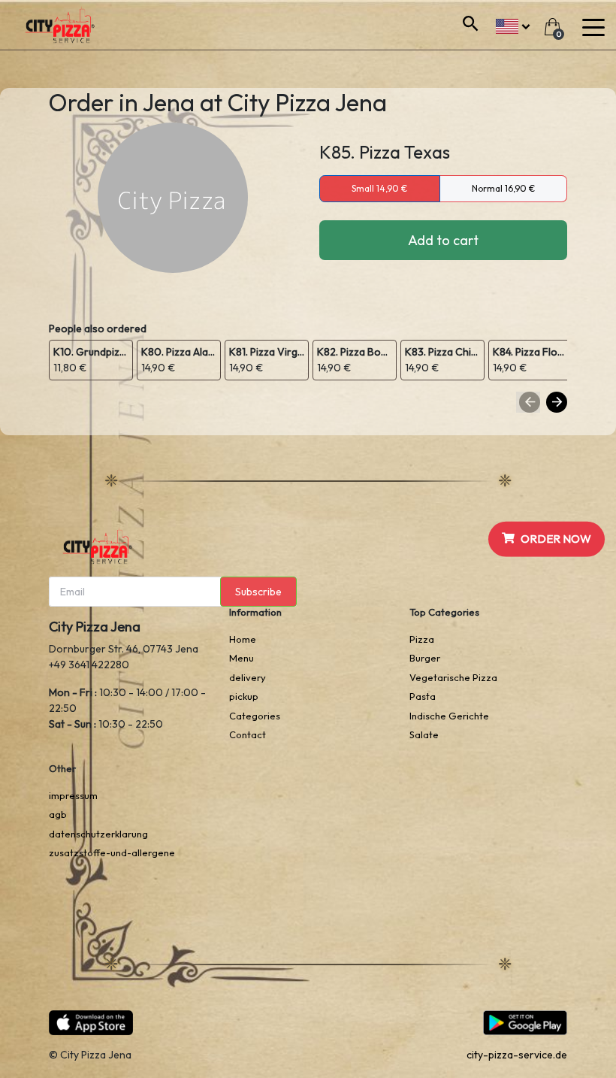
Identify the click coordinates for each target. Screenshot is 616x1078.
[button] (513, 24)
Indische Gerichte (449, 716)
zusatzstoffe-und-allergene (112, 852)
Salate (424, 734)
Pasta (422, 696)
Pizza (421, 639)
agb (58, 814)
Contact (247, 734)
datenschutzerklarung (98, 834)
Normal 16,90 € (503, 188)
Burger (424, 658)
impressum (73, 795)
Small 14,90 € (379, 188)
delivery (247, 677)
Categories (254, 716)
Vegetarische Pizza (453, 677)
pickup (243, 696)
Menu (241, 658)
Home (242, 639)
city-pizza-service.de (517, 1054)
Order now (556, 538)
